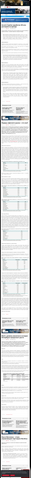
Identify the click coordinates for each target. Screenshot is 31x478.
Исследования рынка (9, 414)
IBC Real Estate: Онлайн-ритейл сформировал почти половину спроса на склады (22, 422)
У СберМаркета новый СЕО (21, 469)
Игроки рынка (8, 101)
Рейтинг (7, 314)
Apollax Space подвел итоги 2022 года (7, 108)
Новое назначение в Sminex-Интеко (6, 469)
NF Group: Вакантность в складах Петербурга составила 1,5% (7, 421)
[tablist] (15, 15)
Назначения (3, 435)
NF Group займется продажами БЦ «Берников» (20, 108)
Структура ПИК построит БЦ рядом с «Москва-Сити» (8, 321)
